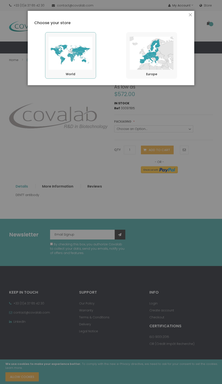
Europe (151, 74)
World (70, 74)
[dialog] (111, 192)
